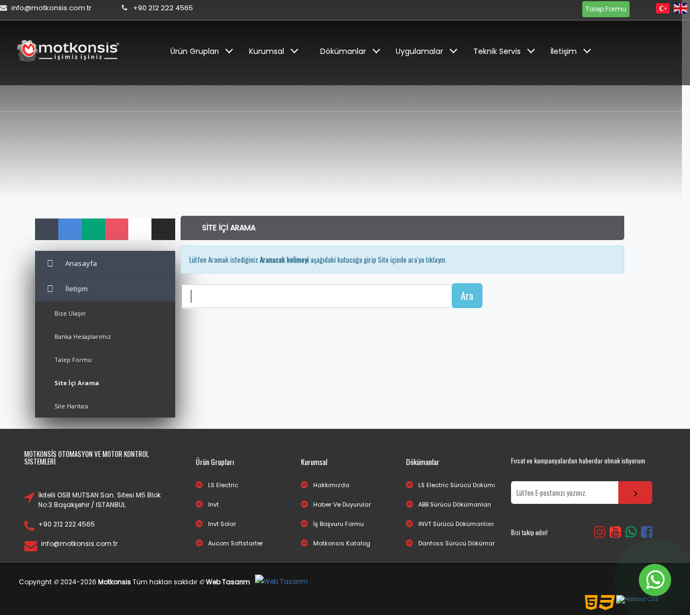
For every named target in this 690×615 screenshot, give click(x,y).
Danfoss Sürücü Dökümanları (462, 543)
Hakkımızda (331, 485)
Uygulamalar (419, 51)
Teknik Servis (497, 51)
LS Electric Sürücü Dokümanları (464, 485)
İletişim (563, 51)
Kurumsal (266, 51)
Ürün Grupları (194, 51)
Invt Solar (222, 524)
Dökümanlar (343, 51)
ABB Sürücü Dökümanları (454, 504)
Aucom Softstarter (235, 543)
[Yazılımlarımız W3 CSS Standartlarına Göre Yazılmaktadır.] (637, 599)
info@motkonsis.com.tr (79, 543)
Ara (467, 296)
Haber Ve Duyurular (342, 504)
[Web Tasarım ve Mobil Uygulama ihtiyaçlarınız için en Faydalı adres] (281, 581)
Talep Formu (605, 8)
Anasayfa (81, 263)
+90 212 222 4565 (66, 524)
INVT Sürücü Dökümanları (456, 524)
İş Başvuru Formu (338, 524)
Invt (213, 504)
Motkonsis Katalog (341, 543)
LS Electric (223, 485)
